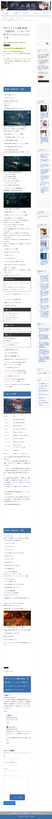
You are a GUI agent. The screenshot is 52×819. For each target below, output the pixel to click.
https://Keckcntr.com (44, 338)
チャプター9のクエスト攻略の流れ (12, 540)
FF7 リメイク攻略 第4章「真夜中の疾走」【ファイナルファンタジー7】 (44, 301)
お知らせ (41, 404)
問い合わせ (36, 13)
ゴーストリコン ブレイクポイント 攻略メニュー (44, 183)
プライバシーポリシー (46, 13)
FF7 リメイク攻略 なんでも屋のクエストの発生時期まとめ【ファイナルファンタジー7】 (44, 314)
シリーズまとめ (42, 400)
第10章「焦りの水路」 (9, 636)
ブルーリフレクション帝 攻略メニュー (44, 160)
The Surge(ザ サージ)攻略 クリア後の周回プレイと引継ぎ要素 (43, 336)
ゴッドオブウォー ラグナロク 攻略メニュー (44, 166)
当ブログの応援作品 (43, 402)
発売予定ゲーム (42, 388)
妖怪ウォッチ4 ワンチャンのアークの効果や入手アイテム (44, 329)
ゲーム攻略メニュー (6, 13)
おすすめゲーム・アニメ (26, 13)
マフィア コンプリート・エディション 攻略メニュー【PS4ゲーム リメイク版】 (44, 189)
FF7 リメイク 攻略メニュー (10, 639)
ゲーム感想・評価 (16, 13)
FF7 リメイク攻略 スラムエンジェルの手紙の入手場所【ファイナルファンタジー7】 (44, 287)
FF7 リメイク (7, 45)
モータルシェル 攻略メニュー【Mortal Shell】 (44, 155)
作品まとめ (41, 397)
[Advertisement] (17, 74)
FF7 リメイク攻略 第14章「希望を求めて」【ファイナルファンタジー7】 (44, 294)
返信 (5, 711)
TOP (8, 18)
